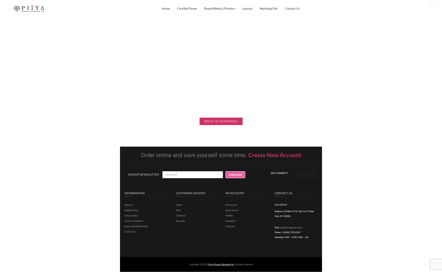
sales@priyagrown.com (291, 227)
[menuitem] (166, 9)
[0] (429, 8)
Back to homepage (221, 121)
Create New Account (274, 154)
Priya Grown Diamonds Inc (221, 264)
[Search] (423, 7)
